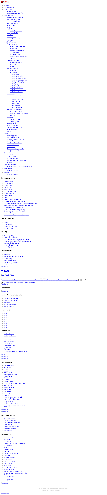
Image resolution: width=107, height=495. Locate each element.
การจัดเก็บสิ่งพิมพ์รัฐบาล (16, 88)
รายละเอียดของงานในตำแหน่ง (18, 56)
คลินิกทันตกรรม (11, 37)
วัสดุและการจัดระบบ (12, 68)
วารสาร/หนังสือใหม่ (12, 125)
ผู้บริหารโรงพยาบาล (12, 11)
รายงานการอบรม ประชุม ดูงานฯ (19, 113)
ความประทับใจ (11, 147)
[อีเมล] (12, 275)
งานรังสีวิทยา (10, 29)
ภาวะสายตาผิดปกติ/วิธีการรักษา (15, 139)
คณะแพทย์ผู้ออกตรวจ (13, 137)
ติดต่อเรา (9, 162)
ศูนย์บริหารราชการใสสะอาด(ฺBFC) (16, 17)
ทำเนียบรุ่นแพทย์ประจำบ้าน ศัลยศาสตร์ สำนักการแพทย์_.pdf (61, 280)
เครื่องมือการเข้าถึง (12, 117)
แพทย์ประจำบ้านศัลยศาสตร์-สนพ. (26, 282)
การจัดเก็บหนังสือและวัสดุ (17, 82)
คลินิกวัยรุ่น (10, 35)
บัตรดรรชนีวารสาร (15, 121)
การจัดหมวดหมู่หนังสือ (16, 76)
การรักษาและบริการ (12, 156)
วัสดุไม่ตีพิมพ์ (13, 72)
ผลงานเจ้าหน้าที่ (11, 123)
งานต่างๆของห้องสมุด (13, 60)
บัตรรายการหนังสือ (15, 119)
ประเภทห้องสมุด (14, 52)
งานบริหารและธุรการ (16, 62)
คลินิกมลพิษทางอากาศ (13, 39)
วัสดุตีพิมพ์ (13, 70)
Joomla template (5, 493)
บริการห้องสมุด (11, 94)
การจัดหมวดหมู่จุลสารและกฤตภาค (19, 80)
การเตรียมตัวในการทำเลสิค (14, 143)
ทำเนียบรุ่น (5, 271)
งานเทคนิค (13, 64)
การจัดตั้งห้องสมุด (12, 44)
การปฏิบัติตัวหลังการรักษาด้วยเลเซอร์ (17, 151)
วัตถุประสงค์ (13, 48)
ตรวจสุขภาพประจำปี (12, 33)
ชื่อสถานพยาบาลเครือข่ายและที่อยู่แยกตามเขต (20, 166)
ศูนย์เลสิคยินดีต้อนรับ (12, 135)
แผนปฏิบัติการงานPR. (13, 170)
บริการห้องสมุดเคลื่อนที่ (16, 107)
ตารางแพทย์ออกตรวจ (16, 21)
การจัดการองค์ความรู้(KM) (14, 109)
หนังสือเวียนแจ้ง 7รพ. (16, 31)
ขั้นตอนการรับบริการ (12, 158)
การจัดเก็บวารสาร (15, 84)
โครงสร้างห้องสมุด (15, 54)
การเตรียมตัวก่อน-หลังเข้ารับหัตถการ (17, 160)
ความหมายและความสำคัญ (17, 46)
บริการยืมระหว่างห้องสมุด (17, 99)
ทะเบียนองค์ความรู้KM (16, 111)
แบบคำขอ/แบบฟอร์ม (12, 129)
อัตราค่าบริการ (11, 141)
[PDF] (2, 275)
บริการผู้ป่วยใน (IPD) (12, 23)
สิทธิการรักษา (11, 25)
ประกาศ (9, 131)
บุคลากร (12, 58)
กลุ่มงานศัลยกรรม (11, 282)
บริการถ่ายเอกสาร (15, 105)
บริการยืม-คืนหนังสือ (15, 96)
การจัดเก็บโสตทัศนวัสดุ (16, 92)
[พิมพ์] (7, 275)
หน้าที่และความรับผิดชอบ (17, 50)
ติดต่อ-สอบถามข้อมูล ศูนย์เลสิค (15, 149)
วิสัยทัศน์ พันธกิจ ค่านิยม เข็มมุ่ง (15, 13)
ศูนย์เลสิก (9, 27)
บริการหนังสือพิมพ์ (15, 101)
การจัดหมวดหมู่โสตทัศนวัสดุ (18, 78)
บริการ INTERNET (15, 103)
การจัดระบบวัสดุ (14, 74)
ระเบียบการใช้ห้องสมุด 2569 (14, 127)
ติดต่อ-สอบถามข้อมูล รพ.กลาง (15, 174)
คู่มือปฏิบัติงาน (11, 40)
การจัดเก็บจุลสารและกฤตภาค (18, 90)
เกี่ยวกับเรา (10, 154)
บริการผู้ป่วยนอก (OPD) (13, 19)
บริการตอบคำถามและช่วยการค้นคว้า (20, 97)
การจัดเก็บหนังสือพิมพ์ (16, 86)
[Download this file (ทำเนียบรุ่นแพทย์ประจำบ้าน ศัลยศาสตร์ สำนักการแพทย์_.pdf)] (23, 280)
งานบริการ (13, 66)
